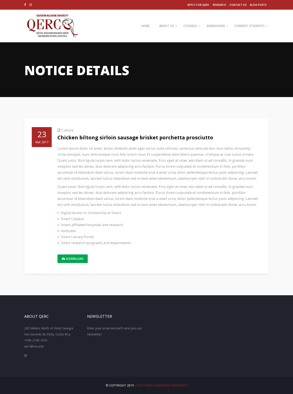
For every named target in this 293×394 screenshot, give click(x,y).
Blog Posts (258, 5)
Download (74, 259)
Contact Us (238, 5)
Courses (190, 26)
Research (219, 5)
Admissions (216, 26)
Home (145, 26)
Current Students (249, 26)
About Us (166, 26)
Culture (67, 130)
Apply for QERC (198, 5)
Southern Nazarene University (162, 385)
